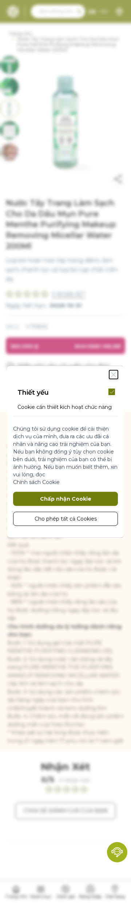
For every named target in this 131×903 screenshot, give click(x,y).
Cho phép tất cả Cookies (66, 518)
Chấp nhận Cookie (65, 498)
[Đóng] (113, 374)
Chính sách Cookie (36, 482)
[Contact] (117, 852)
